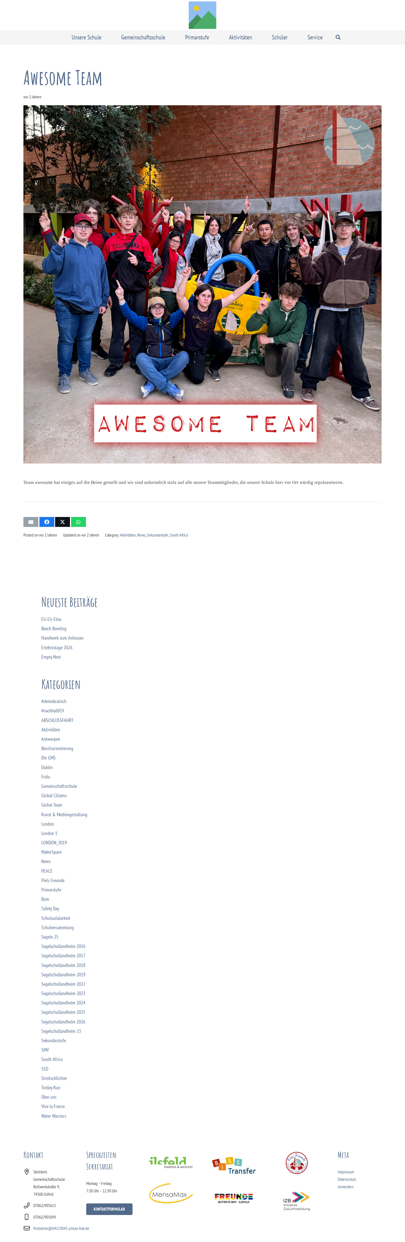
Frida (45, 777)
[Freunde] (234, 1198)
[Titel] (202, 15)
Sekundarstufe (157, 535)
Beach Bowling (53, 628)
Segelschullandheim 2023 (63, 993)
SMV (45, 1050)
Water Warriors (53, 1116)
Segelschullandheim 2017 (63, 955)
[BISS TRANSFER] (234, 1165)
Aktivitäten (128, 535)
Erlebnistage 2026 (56, 647)
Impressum (346, 1171)
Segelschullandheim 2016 (63, 946)
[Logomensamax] (171, 1193)
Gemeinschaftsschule (59, 786)
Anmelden (345, 1186)
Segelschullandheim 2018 (63, 965)
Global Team (51, 805)
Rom (45, 899)
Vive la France (53, 1106)
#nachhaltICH (52, 710)
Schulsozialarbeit (55, 918)
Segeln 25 (49, 937)
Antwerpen (50, 739)
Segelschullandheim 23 (61, 1031)
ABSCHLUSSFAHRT (57, 720)
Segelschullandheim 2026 (63, 1022)
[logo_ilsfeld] (171, 1162)
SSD (44, 1069)
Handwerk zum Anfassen (62, 638)
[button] (105, 37)
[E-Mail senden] (30, 522)
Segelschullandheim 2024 (63, 1002)
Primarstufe (51, 890)
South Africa (179, 535)
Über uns (48, 1097)
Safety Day (50, 908)
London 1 (49, 833)
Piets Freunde (52, 880)
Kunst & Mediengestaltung (64, 814)
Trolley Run (50, 1087)
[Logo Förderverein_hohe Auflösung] (297, 1163)
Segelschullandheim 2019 (63, 974)
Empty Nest (51, 657)
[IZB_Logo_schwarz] (297, 1201)
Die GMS (48, 758)
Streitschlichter (54, 1078)
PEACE (47, 871)
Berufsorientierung (57, 748)
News (141, 535)
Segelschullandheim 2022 (63, 984)
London (47, 824)
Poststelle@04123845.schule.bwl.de (61, 1228)
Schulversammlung (57, 927)
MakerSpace (51, 852)
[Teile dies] (46, 522)
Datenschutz (347, 1179)
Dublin (47, 767)
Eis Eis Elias (51, 619)
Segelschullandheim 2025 (63, 1012)
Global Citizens (54, 795)
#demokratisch (53, 701)
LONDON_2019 (54, 842)
